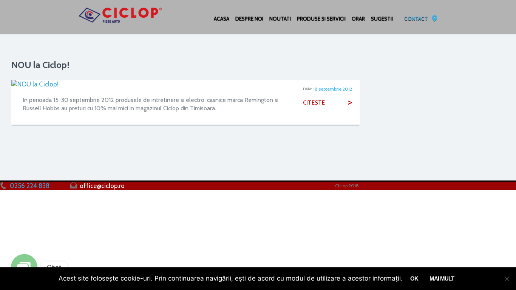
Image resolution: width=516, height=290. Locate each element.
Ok (414, 278)
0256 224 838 (29, 186)
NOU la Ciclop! (40, 64)
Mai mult (441, 278)
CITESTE (327, 103)
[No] (506, 278)
